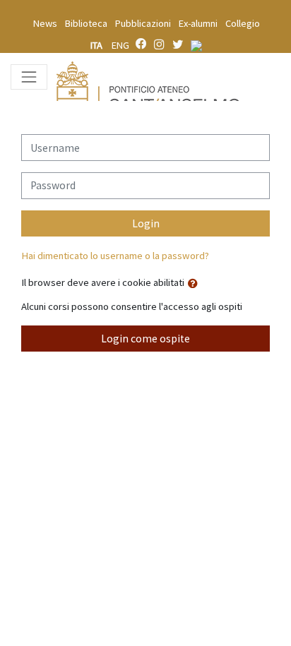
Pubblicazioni (143, 23)
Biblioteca (86, 23)
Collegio (242, 23)
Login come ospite (145, 338)
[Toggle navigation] (29, 77)
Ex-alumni (198, 23)
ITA (97, 45)
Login (146, 223)
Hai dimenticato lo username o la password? (115, 255)
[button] (195, 284)
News (45, 23)
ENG (120, 45)
